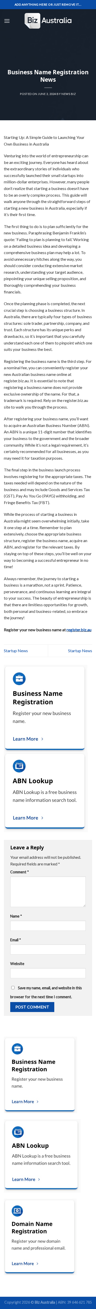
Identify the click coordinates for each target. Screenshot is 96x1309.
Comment (19, 872)
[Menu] (7, 21)
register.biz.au (79, 629)
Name (16, 916)
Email (15, 940)
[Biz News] (48, 20)
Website (17, 963)
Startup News (16, 650)
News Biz (68, 94)
